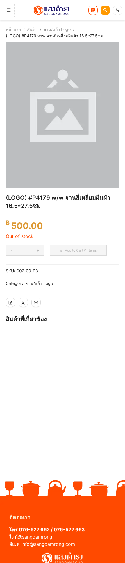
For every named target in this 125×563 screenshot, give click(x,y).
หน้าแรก (13, 29)
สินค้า (32, 29)
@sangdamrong (35, 537)
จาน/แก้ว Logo (57, 29)
